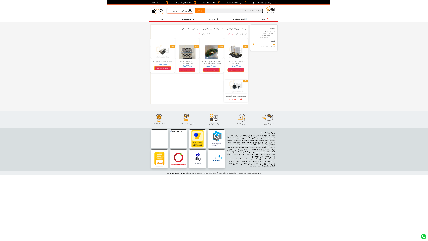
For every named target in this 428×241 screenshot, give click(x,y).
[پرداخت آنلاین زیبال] (198, 167)
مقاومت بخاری (264, 37)
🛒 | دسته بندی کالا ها (240, 19)
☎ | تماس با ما (213, 19)
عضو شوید (175, 11)
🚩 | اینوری (265, 19)
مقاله (162, 19)
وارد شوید (184, 11)
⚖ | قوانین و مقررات (187, 19)
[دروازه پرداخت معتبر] (197, 147)
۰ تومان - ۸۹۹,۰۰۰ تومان (268, 47)
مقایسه (242, 42)
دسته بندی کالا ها (269, 31)
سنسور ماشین (266, 35)
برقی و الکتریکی (268, 33)
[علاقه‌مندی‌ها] (161, 12)
